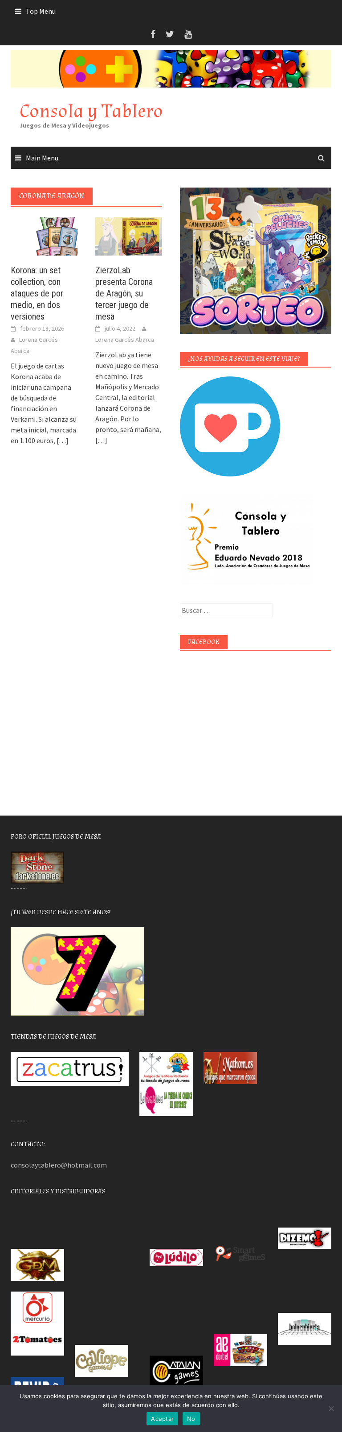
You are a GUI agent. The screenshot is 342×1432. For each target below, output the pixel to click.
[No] (330, 1408)
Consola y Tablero (91, 111)
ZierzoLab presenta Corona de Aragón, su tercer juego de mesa (124, 293)
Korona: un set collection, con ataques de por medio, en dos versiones (37, 293)
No (191, 1418)
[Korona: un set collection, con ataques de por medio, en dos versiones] (44, 235)
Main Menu (42, 157)
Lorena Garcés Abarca (124, 340)
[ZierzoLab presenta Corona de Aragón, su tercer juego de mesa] (128, 235)
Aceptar (162, 1418)
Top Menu (41, 11)
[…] (62, 440)
